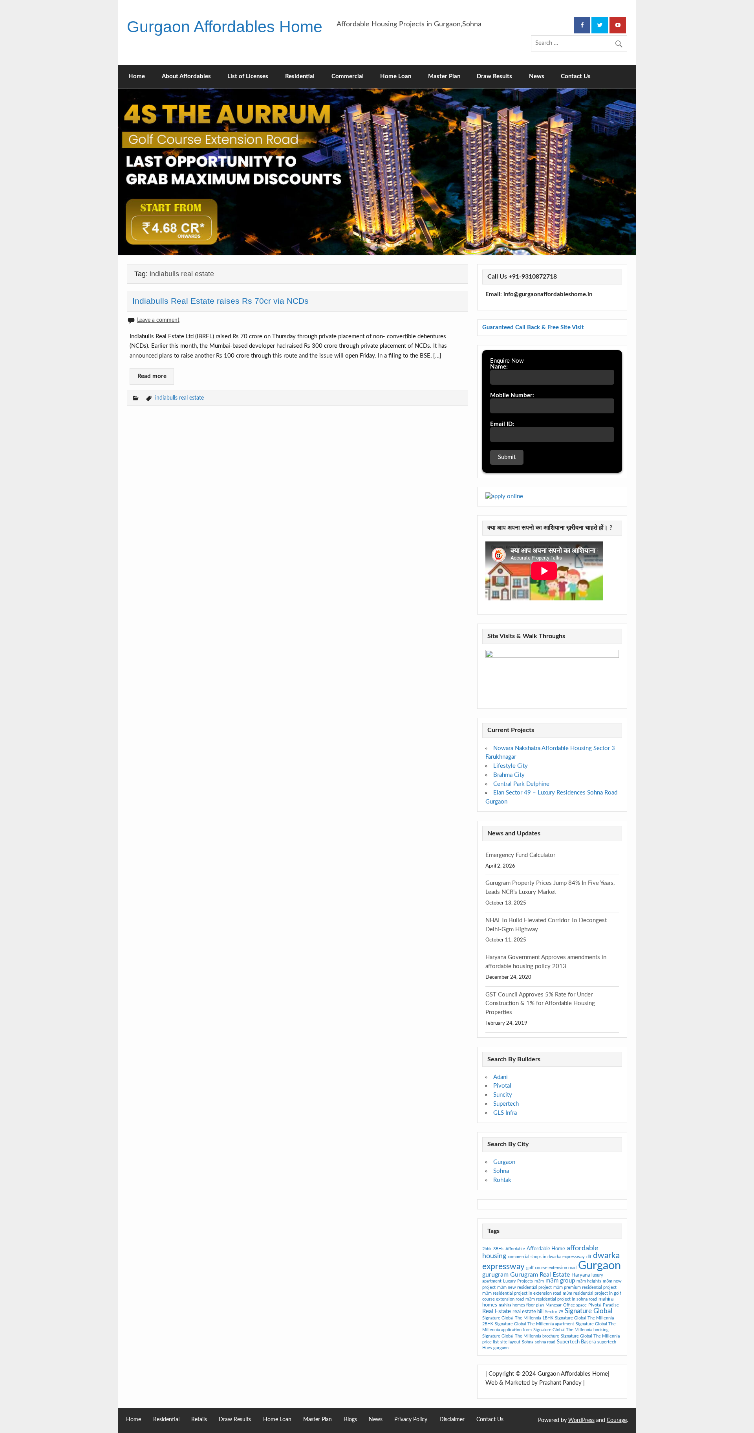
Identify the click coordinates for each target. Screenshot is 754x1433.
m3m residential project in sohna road (561, 1299)
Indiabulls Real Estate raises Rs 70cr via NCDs (220, 301)
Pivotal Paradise (603, 1305)
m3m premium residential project (585, 1287)
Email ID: (502, 424)
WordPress (581, 1420)
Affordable (515, 1249)
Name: (499, 367)
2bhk (487, 1249)
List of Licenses (247, 76)
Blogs (350, 1419)
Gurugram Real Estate (540, 1275)
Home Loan (395, 76)
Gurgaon (504, 1162)
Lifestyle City (510, 766)
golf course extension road (551, 1268)
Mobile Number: (512, 395)
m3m (539, 1281)
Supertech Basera (576, 1341)
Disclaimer (452, 1419)
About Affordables (186, 76)
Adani (500, 1077)
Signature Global (588, 1311)
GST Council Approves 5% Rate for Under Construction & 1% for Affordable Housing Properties (540, 1004)
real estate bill (528, 1311)
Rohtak (502, 1180)
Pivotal (502, 1086)
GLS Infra (505, 1113)
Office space (575, 1305)
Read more (152, 376)
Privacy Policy (410, 1419)
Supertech (506, 1104)
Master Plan (444, 76)
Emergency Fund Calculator (520, 855)
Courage (617, 1420)
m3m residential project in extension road (521, 1293)
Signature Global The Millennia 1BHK (517, 1318)
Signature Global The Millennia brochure (520, 1336)
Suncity (502, 1095)
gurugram (495, 1275)
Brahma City (509, 775)
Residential (300, 76)
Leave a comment (158, 320)
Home (136, 76)
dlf (588, 1257)
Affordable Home (546, 1248)
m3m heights (588, 1281)
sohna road (545, 1342)
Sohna (501, 1171)
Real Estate (496, 1311)
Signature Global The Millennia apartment (534, 1324)
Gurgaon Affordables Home (224, 27)
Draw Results (494, 76)
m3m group (560, 1281)
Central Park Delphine (521, 784)
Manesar (553, 1305)
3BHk (498, 1249)
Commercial (347, 76)
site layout (510, 1342)
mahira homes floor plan (521, 1305)
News (536, 76)
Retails (199, 1419)
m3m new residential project (524, 1287)
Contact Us (576, 76)
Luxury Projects (518, 1281)
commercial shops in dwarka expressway (546, 1257)
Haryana (580, 1275)
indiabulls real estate (179, 398)
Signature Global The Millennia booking (571, 1330)
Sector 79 (554, 1312)
